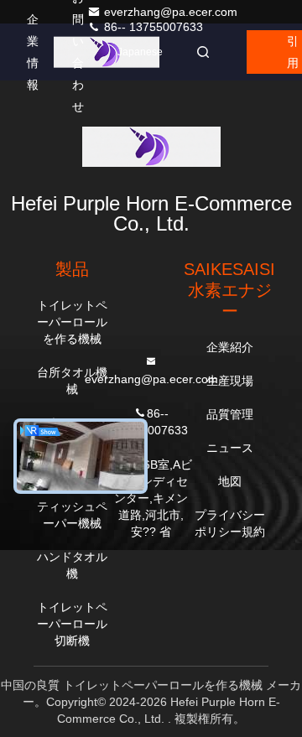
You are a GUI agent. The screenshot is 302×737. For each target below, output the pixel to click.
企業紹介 (229, 347)
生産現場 (229, 380)
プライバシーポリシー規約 (230, 523)
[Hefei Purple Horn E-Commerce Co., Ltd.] (106, 52)
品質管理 (229, 414)
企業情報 (33, 52)
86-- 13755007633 (152, 27)
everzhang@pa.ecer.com (170, 11)
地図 (230, 481)
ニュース (229, 447)
